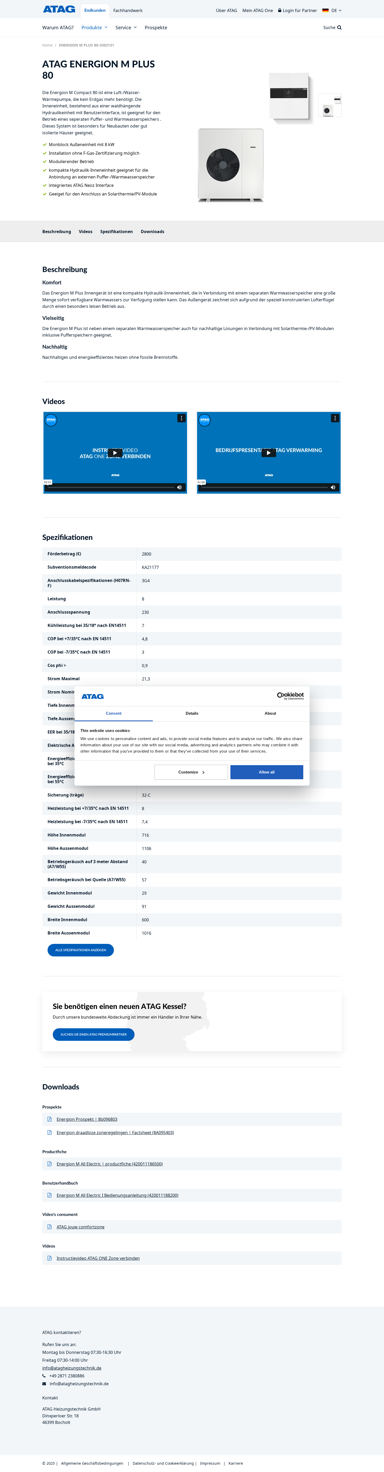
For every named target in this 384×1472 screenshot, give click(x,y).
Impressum (210, 1463)
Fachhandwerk (128, 10)
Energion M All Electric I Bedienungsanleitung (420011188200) (117, 1195)
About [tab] (270, 713)
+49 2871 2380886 (66, 1376)
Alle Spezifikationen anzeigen (80, 950)
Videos (85, 231)
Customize (188, 772)
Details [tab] (192, 713)
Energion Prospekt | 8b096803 (87, 1119)
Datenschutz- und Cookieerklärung (163, 1463)
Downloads (152, 231)
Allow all (267, 772)
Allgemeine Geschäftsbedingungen (92, 1463)
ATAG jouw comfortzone (80, 1227)
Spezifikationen (116, 231)
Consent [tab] (113, 713)
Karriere (236, 1463)
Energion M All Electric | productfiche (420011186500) (110, 1164)
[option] (242, 131)
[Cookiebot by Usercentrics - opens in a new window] (281, 696)
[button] (332, 9)
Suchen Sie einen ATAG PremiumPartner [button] (94, 1034)
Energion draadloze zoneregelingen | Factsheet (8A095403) (115, 1132)
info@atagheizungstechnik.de (79, 1384)
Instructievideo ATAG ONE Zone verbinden (98, 1258)
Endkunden (95, 10)
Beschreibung (56, 231)
